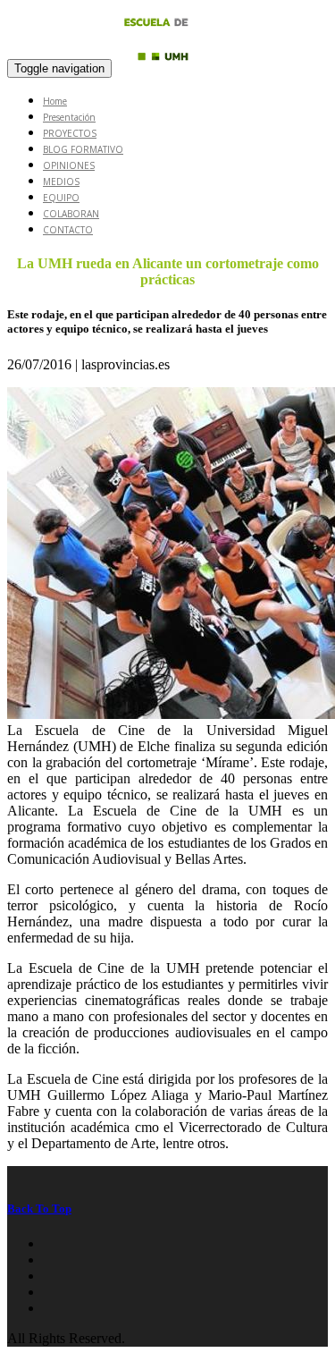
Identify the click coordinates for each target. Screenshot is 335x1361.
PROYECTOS (69, 133)
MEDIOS (61, 181)
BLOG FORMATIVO (83, 149)
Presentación (69, 117)
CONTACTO (68, 230)
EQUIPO (61, 197)
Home (55, 101)
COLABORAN (71, 213)
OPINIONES (69, 165)
